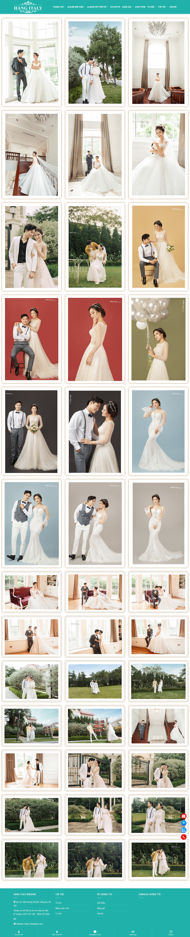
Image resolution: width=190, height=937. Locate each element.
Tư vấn (150, 7)
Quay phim (140, 7)
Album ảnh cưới (75, 7)
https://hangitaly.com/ (33, 924)
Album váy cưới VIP (96, 7)
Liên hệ (172, 7)
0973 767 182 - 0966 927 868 (35, 914)
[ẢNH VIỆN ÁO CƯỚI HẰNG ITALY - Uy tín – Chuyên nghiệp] (29, 7)
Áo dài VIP (115, 7)
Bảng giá (126, 7)
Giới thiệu (101, 903)
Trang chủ (58, 7)
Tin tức (162, 7)
